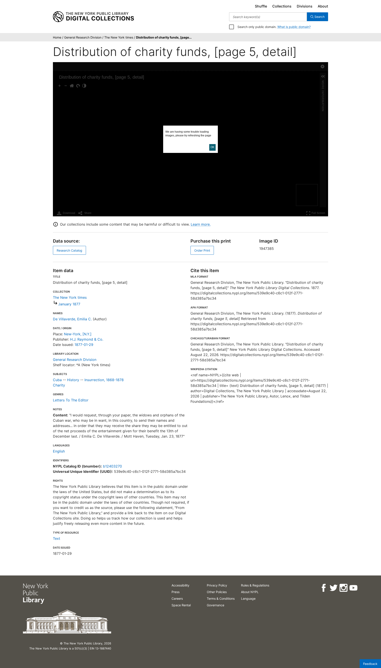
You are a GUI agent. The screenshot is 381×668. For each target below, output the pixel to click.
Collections (281, 6)
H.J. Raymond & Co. (86, 339)
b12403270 (112, 466)
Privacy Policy (217, 585)
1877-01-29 (84, 344)
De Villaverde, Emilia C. (72, 319)
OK (212, 147)
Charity (59, 385)
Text (56, 538)
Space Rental (181, 605)
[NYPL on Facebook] (323, 588)
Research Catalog (69, 250)
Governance (215, 605)
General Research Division (74, 359)
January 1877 (69, 304)
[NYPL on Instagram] (343, 588)
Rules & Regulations (255, 585)
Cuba (57, 380)
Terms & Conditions (221, 598)
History (73, 380)
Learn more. (201, 224)
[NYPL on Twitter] (333, 588)
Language (248, 598)
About (323, 6)
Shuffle (261, 6)
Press (175, 592)
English (59, 451)
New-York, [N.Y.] (78, 334)
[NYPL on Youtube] (353, 588)
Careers (177, 598)
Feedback (370, 664)
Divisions (304, 6)
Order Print (202, 250)
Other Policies (217, 592)
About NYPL (250, 592)
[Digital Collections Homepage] (93, 16)
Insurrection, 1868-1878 (104, 380)
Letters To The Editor (70, 400)
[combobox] (268, 16)
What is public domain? (294, 27)
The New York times (70, 297)
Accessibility (180, 585)
